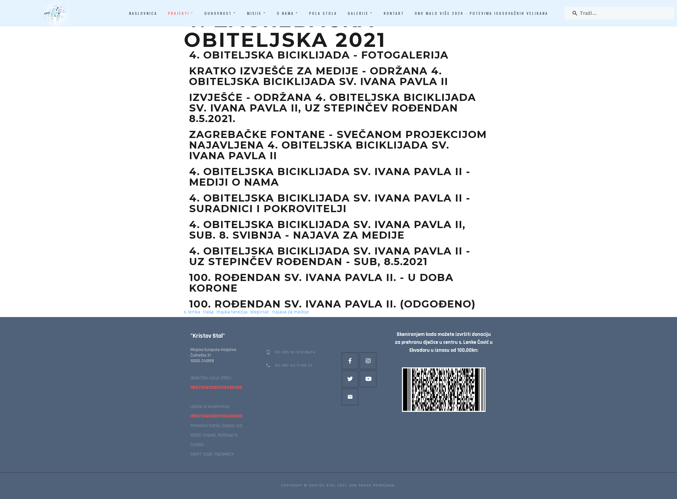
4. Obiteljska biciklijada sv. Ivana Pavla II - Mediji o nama (329, 177)
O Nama (285, 13)
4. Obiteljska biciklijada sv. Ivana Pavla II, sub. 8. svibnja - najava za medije (327, 229)
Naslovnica (143, 13)
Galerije (358, 13)
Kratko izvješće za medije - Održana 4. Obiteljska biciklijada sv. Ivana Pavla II (318, 76)
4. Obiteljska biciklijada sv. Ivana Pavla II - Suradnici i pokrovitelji (329, 203)
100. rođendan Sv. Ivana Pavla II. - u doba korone (321, 282)
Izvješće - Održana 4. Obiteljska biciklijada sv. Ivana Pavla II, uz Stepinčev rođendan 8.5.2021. (332, 108)
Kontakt (394, 13)
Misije (254, 13)
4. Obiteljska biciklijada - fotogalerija (319, 55)
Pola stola (323, 13)
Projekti (178, 13)
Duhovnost (218, 13)
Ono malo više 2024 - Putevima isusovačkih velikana (481, 13)
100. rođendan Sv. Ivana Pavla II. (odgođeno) (332, 304)
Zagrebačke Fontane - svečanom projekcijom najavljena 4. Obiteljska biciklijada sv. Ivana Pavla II (338, 145)
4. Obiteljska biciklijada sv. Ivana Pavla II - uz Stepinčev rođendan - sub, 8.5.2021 (329, 256)
